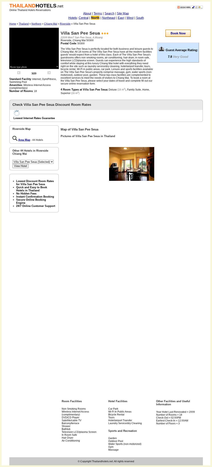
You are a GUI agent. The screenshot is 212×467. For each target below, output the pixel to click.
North (95, 17)
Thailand (24, 23)
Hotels (72, 17)
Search (109, 13)
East (121, 17)
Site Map (123, 13)
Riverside (65, 23)
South (140, 17)
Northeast (108, 17)
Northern (36, 23)
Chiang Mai (50, 23)
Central (83, 17)
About (87, 13)
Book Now (178, 33)
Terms (98, 13)
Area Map (24, 139)
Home (12, 23)
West (130, 17)
